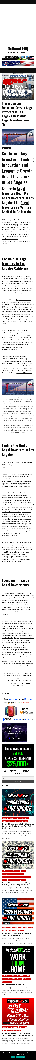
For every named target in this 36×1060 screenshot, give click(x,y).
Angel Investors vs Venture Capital (16, 207)
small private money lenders (11, 521)
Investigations (25, 818)
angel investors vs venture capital (13, 626)
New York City (20, 663)
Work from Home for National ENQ (13, 985)
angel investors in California (11, 279)
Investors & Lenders (22, 79)
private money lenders (9, 507)
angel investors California (25, 638)
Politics (26, 82)
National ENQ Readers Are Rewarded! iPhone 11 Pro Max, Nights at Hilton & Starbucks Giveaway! (17, 1034)
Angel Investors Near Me (15, 191)
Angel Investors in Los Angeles (15, 263)
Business (5, 79)
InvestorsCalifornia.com (10, 349)
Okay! (13, 1057)
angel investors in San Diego (11, 236)
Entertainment (20, 975)
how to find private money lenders (19, 519)
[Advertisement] (18, 23)
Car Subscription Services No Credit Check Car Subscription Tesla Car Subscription (18, 683)
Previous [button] (3, 86)
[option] (18, 86)
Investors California (8, 495)
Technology (6, 84)
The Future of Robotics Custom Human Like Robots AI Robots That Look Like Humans (18, 675)
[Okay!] (34, 1055)
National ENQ (18, 48)
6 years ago (6, 98)
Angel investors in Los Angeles (12, 276)
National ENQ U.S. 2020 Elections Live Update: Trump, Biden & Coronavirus (16, 934)
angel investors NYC (21, 635)
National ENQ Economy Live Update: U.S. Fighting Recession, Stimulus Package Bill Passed (17, 884)
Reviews (8, 665)
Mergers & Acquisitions (9, 82)
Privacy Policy (20, 1057)
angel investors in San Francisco (21, 234)
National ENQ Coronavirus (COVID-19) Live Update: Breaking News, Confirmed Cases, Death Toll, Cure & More (18, 826)
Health (17, 818)
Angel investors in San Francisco (17, 502)
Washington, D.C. (16, 84)
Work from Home (27, 84)
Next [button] (32, 86)
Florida (16, 661)
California (12, 79)
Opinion (20, 82)
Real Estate (11, 880)
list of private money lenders (11, 512)
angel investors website (20, 628)
